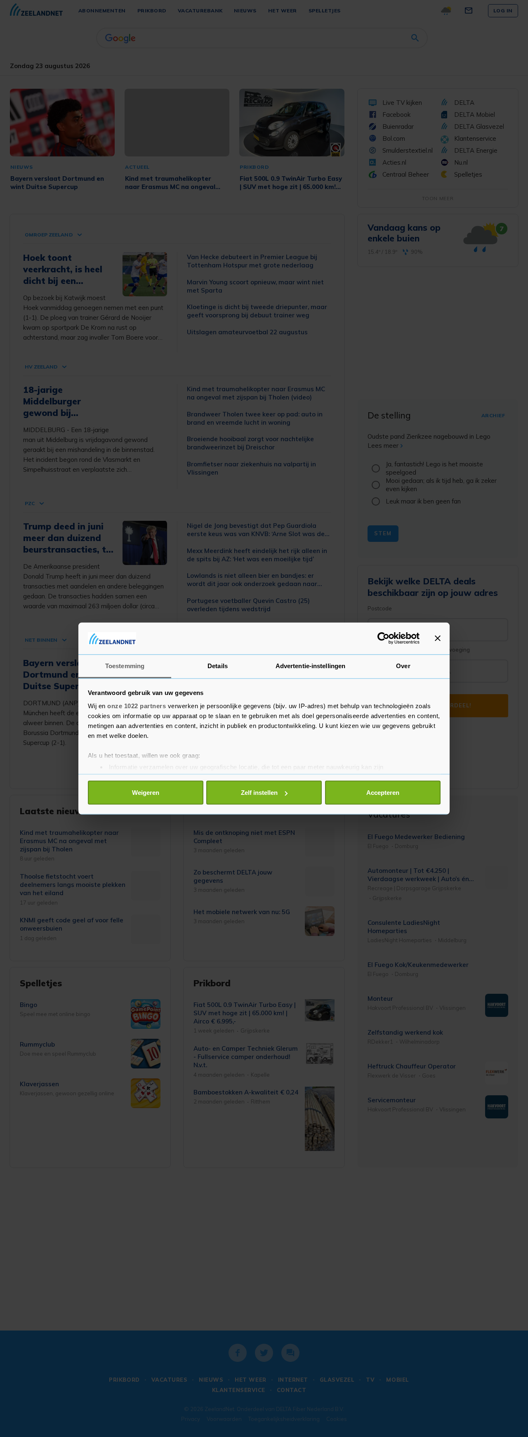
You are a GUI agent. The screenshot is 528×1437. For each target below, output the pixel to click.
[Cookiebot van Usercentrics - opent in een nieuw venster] (383, 638)
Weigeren (145, 792)
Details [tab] (217, 665)
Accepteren (382, 792)
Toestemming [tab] (124, 665)
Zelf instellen (259, 792)
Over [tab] (403, 665)
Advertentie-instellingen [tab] (310, 665)
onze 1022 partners (136, 705)
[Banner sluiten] (438, 638)
